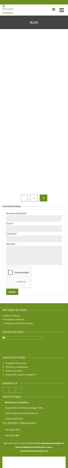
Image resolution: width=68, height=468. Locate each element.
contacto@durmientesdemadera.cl (21, 413)
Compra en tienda (14, 370)
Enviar (12, 291)
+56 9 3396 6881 (12, 435)
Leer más (50, 66)
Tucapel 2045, (11, 407)
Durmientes (9, 146)
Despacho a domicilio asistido (19, 323)
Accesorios (9, 41)
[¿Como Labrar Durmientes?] (34, 36)
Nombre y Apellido (17, 213)
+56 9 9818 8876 (12, 429)
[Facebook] (6, 390)
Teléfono (12, 233)
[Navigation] (62, 10)
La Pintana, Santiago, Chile (30, 407)
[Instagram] (12, 390)
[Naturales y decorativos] (34, 140)
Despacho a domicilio (15, 319)
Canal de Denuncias (14, 418)
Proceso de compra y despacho (21, 374)
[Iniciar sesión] (46, 10)
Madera (22, 146)
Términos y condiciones (17, 367)
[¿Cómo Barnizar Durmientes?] (34, 86)
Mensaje (11, 243)
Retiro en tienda (12, 315)
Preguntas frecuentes (16, 363)
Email (10, 223)
